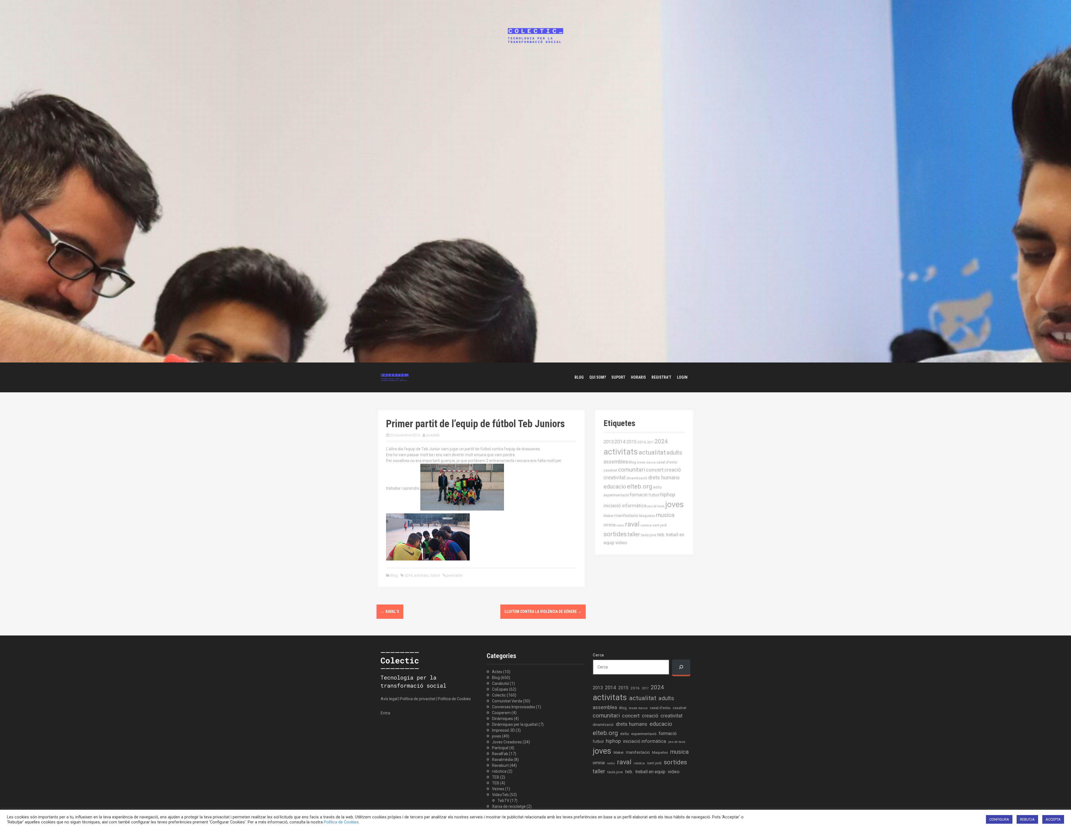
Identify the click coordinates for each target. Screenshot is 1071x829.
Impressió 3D (503, 730)
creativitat (615, 477)
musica (665, 515)
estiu (657, 487)
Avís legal (389, 699)
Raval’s (390, 611)
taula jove (648, 535)
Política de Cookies (454, 699)
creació (672, 470)
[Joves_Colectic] (395, 377)
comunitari (631, 469)
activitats (421, 575)
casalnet (610, 470)
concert (655, 470)
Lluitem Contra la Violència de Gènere (543, 611)
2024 (661, 441)
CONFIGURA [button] (999, 819)
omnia (610, 525)
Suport (618, 377)
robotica (499, 771)
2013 (609, 441)
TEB (495, 777)
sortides (615, 534)
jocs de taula (655, 506)
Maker (609, 515)
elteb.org (639, 486)
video (621, 542)
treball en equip (650, 771)
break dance (646, 462)
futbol (435, 575)
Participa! (500, 748)
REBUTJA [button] (1027, 819)
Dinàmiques (502, 718)
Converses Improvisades (513, 707)
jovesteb (433, 435)
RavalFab (500, 753)
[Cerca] (681, 667)
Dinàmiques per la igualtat (515, 724)
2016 (641, 442)
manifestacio (626, 515)
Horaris (638, 377)
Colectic (499, 695)
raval (632, 524)
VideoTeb (500, 794)
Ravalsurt (500, 765)
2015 (631, 441)
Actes (497, 672)
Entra (385, 713)
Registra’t (661, 377)
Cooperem (501, 712)
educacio (615, 486)
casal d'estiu (667, 462)
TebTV (503, 800)
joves (674, 504)
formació (639, 494)
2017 (650, 442)
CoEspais (500, 689)
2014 (408, 575)
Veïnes (498, 789)
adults (674, 452)
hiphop (667, 494)
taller (634, 534)
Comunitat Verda (507, 701)
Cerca (598, 655)
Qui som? (597, 377)
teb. (661, 534)
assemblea (616, 462)
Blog (579, 377)
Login (682, 377)
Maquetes (647, 516)
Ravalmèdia (502, 759)
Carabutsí (500, 683)
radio (620, 525)
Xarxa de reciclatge (509, 806)
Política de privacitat (417, 699)
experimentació (616, 495)
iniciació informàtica (625, 505)
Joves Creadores (507, 742)
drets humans (664, 478)
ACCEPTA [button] (1053, 819)
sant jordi (659, 525)
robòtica (646, 525)
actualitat (652, 452)
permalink (454, 575)
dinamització (636, 478)
